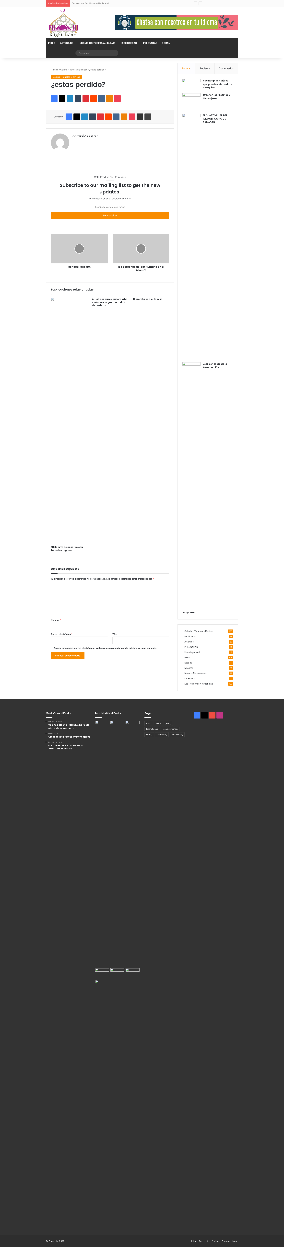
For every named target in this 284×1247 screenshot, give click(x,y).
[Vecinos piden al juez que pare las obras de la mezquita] (191, 85)
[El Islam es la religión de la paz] (117, 973)
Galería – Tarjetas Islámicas (198, 631)
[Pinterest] (86, 98)
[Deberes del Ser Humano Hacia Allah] (102, 972)
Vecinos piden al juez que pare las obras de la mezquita (217, 84)
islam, (158, 723)
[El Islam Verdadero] (63, 22)
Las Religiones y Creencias (198, 683)
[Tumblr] (78, 98)
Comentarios (226, 68)
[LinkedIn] (70, 98)
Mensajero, (162, 734)
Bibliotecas (129, 43)
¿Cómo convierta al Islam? (97, 43)
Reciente (205, 68)
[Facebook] (54, 98)
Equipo (215, 1241)
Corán (166, 43)
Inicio (51, 43)
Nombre (56, 620)
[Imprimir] (147, 116)
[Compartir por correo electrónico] (140, 116)
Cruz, (148, 723)
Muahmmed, (177, 734)
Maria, (149, 734)
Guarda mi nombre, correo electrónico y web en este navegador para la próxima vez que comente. (105, 648)
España (188, 662)
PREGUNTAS (150, 43)
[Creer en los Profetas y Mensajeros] (191, 102)
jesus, (168, 723)
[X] (62, 98)
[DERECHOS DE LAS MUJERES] (133, 844)
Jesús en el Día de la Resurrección (215, 365)
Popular (186, 68)
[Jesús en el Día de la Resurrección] (191, 485)
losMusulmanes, (170, 729)
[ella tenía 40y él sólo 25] (102, 844)
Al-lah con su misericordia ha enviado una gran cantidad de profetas (109, 302)
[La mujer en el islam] (102, 1103)
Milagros (188, 668)
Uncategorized (192, 652)
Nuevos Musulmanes (195, 673)
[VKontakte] (101, 98)
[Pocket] (117, 98)
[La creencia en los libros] (117, 725)
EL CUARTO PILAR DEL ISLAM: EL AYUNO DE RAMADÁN (215, 119)
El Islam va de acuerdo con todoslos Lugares (67, 548)
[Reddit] (93, 98)
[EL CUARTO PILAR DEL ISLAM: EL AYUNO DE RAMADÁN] (191, 237)
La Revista (190, 678)
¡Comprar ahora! (229, 1241)
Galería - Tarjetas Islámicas (73, 69)
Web (114, 634)
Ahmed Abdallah (85, 136)
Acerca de (204, 1241)
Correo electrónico (61, 634)
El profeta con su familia (147, 299)
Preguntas (188, 612)
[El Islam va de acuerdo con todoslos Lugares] (69, 421)
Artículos (66, 43)
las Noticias (190, 636)
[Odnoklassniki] (109, 98)
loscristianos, (152, 729)
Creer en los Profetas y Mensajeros (216, 96)
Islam (187, 657)
